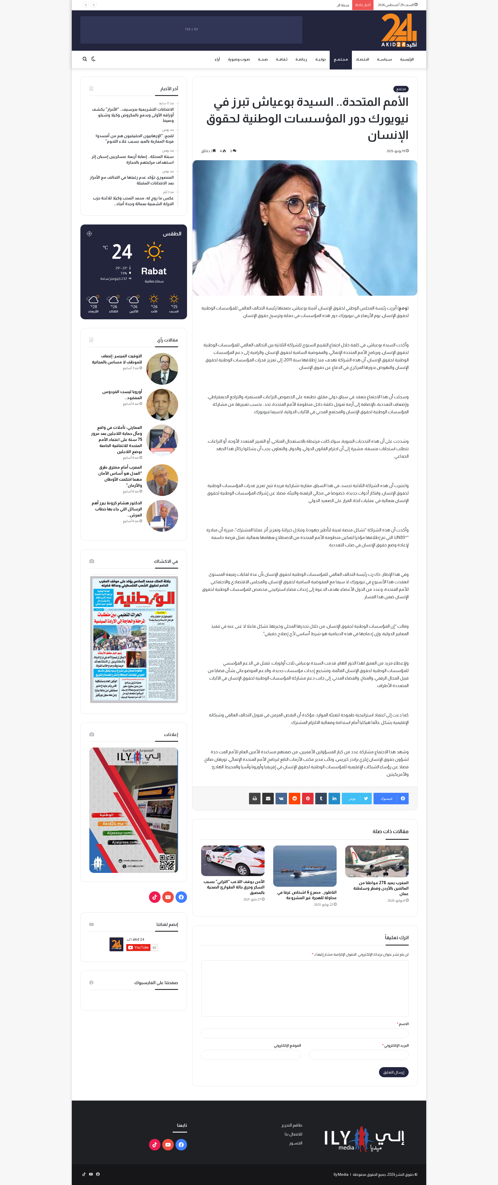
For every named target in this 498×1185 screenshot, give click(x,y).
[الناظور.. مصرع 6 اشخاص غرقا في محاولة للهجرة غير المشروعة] (305, 866)
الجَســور (295, 1143)
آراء (217, 59)
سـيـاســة (384, 59)
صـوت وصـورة (239, 59)
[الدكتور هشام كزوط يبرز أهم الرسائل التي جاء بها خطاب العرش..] (162, 516)
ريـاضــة (301, 59)
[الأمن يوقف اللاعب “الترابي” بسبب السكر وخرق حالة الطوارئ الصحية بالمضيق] (233, 861)
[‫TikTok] (155, 897)
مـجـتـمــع (341, 59)
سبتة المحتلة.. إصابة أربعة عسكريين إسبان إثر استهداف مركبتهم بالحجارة (294, 5)
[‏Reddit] (294, 798)
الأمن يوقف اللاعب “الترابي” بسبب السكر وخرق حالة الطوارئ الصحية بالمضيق (234, 887)
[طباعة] (255, 798)
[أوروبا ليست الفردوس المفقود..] (162, 404)
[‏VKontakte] (281, 798)
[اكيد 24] (399, 30)
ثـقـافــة (281, 59)
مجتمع (401, 89)
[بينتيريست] (308, 798)
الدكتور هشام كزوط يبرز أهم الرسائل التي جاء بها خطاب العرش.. (117, 509)
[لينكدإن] (334, 798)
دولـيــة (320, 59)
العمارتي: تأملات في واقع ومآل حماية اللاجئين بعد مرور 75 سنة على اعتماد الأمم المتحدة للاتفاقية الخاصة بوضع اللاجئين (116, 439)
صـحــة (263, 59)
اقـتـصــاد (362, 59)
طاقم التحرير (291, 1125)
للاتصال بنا (293, 1134)
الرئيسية (407, 59)
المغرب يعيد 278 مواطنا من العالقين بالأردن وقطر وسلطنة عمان (381, 888)
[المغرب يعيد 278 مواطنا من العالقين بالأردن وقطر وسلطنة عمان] (377, 861)
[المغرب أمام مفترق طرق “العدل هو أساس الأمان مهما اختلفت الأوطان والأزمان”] (162, 480)
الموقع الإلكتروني (287, 1045)
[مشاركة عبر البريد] (268, 798)
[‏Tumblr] (321, 798)
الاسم (403, 1024)
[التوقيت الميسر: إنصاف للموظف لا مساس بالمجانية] (162, 369)
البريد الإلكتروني (395, 1045)
